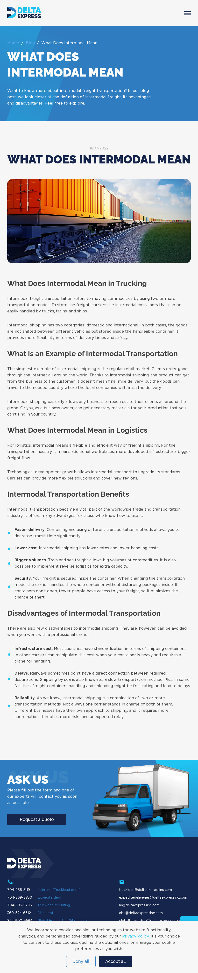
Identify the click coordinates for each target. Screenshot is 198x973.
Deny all (80, 961)
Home (13, 43)
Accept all (115, 961)
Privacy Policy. (135, 936)
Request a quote (37, 819)
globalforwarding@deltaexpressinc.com (151, 920)
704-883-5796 (19, 905)
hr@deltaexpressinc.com (139, 905)
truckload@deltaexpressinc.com (145, 889)
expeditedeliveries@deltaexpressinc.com (153, 897)
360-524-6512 (19, 913)
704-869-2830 (19, 897)
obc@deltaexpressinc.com (141, 913)
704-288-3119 (18, 889)
